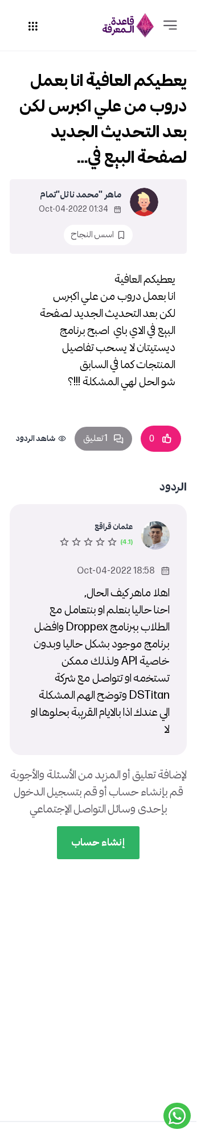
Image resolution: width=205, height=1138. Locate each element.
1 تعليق (95, 438)
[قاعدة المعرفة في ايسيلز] (128, 25)
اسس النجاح (92, 234)
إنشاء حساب (98, 842)
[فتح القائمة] (170, 25)
